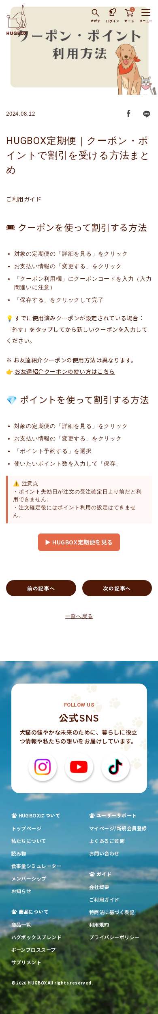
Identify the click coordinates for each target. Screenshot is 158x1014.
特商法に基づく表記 (112, 911)
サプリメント (26, 962)
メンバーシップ (29, 878)
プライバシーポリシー (114, 937)
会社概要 (99, 886)
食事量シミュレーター (36, 865)
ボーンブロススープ (33, 949)
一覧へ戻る (79, 616)
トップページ (26, 828)
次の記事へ (117, 588)
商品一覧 (21, 924)
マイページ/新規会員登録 (118, 828)
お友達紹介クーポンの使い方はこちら (65, 371)
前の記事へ (41, 588)
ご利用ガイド (104, 899)
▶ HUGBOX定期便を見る (79, 542)
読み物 (18, 853)
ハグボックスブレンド (36, 937)
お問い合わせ (104, 853)
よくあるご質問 (106, 840)
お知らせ (21, 890)
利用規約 (99, 924)
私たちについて (29, 840)
